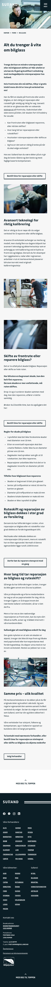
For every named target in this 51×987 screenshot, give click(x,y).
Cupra (5, 882)
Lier (17, 850)
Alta (5, 828)
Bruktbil (34, 882)
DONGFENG (7, 887)
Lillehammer (20, 854)
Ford (14, 33)
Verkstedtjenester (38, 887)
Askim (5, 832)
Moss (30, 828)
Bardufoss (7, 837)
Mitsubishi (19, 882)
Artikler (34, 891)
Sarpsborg (32, 841)
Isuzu (5, 900)
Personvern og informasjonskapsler (15, 953)
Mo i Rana (19, 859)
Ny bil (33, 873)
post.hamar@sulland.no (18, 944)
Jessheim (18, 841)
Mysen (30, 832)
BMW (5, 878)
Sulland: (34, 867)
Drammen (6, 846)
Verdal (30, 859)
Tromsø (31, 850)
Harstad (18, 832)
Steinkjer (31, 846)
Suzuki (17, 891)
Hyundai (6, 896)
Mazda (5, 909)
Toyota (18, 896)
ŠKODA (17, 887)
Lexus (5, 904)
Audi (4, 873)
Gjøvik (5, 859)
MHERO (17, 873)
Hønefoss (19, 837)
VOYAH (17, 904)
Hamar (6, 33)
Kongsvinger (20, 846)
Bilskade (34, 878)
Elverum (6, 850)
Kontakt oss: (8, 917)
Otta (29, 837)
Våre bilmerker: (10, 867)
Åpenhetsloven (8, 949)
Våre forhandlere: (11, 822)
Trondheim (32, 854)
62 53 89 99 (13, 942)
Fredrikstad (8, 854)
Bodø (5, 841)
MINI (16, 878)
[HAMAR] (9, 4)
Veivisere (34, 896)
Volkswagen (20, 900)
